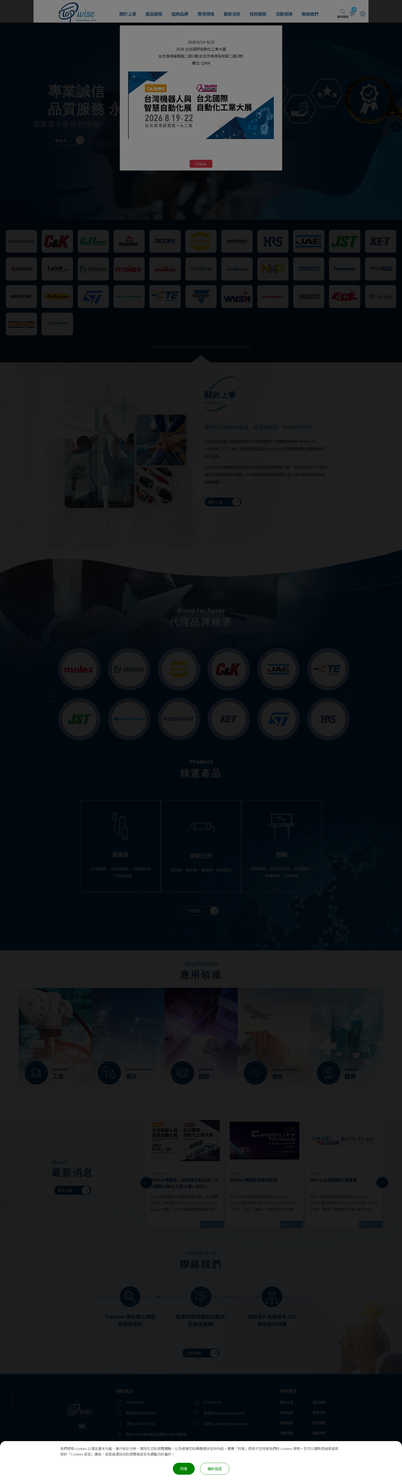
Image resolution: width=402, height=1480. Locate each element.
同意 (184, 1468)
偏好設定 (214, 1468)
